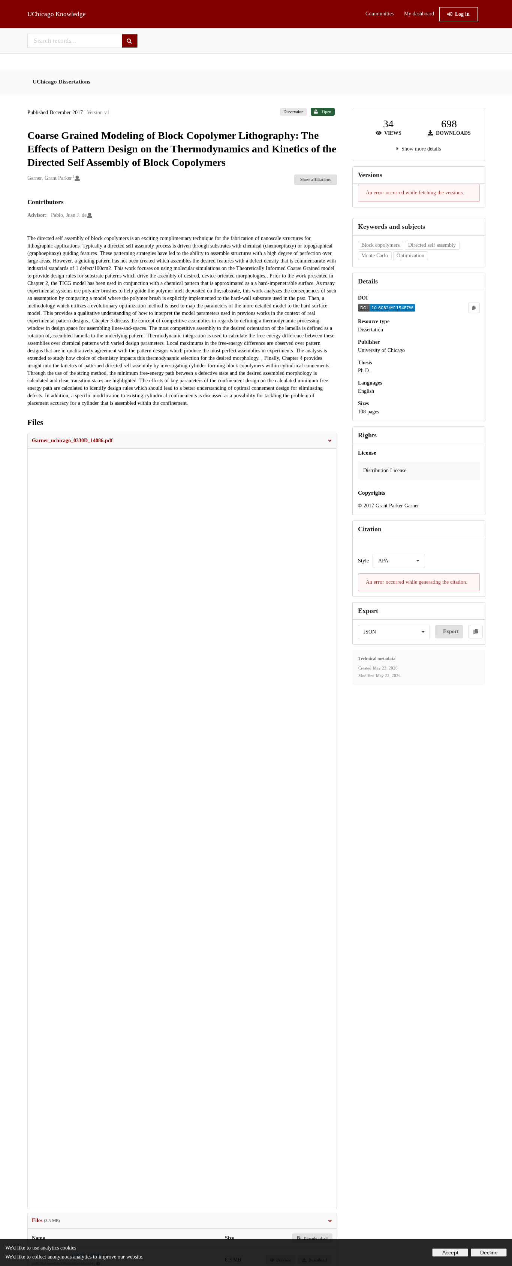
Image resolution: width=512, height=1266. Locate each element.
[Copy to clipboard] (473, 308)
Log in (462, 14)
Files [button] (46, 1220)
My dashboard (419, 13)
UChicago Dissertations (61, 82)
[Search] (130, 41)
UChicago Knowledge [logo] (56, 14)
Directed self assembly (432, 245)
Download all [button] (315, 1238)
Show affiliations (315, 179)
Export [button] (451, 631)
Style (363, 561)
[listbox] (399, 561)
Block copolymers (380, 245)
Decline (489, 1253)
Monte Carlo (374, 255)
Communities (379, 13)
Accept (450, 1253)
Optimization (410, 255)
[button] (182, 440)
